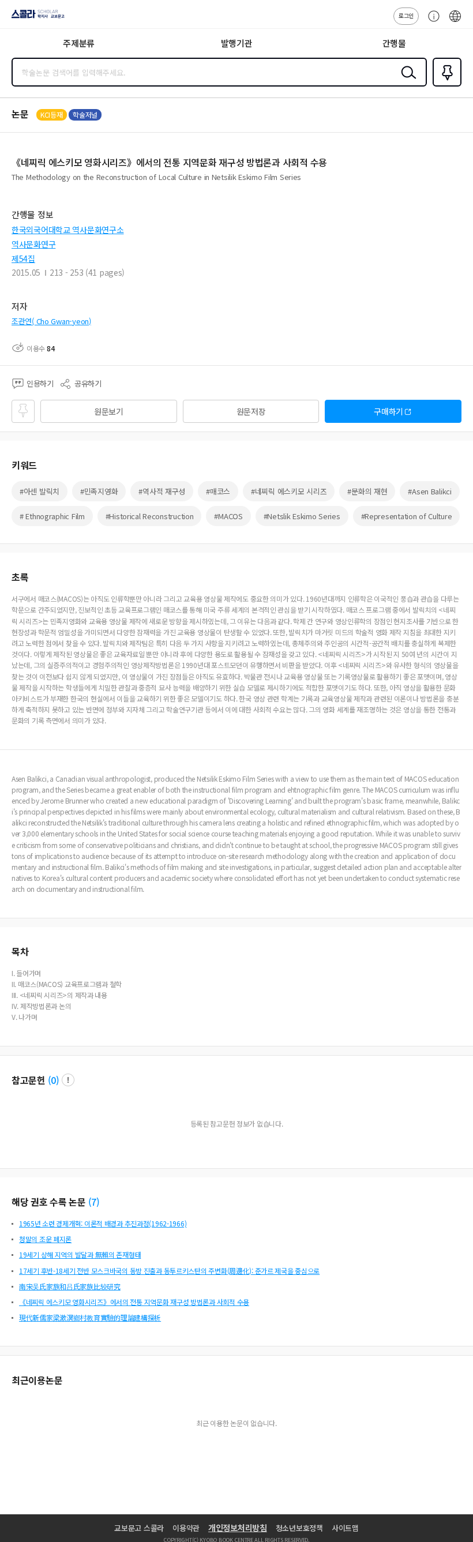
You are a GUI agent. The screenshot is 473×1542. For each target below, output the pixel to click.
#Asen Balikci (429, 491)
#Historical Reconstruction (150, 516)
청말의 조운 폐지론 (45, 1239)
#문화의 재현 (367, 491)
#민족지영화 (99, 491)
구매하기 (388, 411)
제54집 (23, 258)
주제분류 (79, 43)
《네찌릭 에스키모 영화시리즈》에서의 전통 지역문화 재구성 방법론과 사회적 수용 (134, 1302)
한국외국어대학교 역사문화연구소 (68, 229)
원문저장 (251, 411)
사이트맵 (345, 1527)
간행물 (394, 43)
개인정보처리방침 (237, 1527)
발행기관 (237, 43)
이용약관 (186, 1527)
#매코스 (218, 491)
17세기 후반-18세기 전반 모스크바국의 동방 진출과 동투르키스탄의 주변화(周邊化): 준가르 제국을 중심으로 (169, 1270)
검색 (406, 81)
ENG (455, 21)
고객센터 (430, 21)
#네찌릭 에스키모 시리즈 (288, 491)
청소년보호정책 (299, 1527)
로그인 (406, 15)
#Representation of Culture (406, 516)
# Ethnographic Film (52, 516)
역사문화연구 (33, 244)
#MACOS (228, 516)
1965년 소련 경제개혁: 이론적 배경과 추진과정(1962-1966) (102, 1223)
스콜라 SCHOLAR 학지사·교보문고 (36, 17)
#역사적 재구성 (161, 491)
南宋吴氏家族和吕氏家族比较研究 (70, 1286)
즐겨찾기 (445, 85)
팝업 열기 (68, 1080)
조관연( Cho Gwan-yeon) (51, 321)
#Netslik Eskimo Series (302, 516)
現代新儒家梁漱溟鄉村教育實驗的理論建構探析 (90, 1317)
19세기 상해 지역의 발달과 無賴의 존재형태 (80, 1254)
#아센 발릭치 (39, 491)
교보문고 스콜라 (139, 1527)
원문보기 (108, 411)
